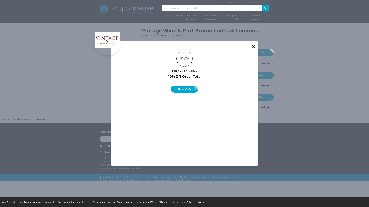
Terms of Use (13, 202)
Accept (201, 202)
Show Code (185, 89)
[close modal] (253, 46)
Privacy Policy (30, 202)
